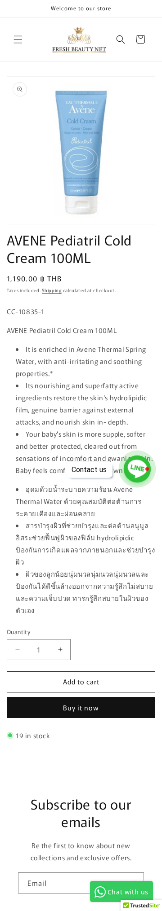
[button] (18, 39)
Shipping (52, 290)
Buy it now (81, 707)
